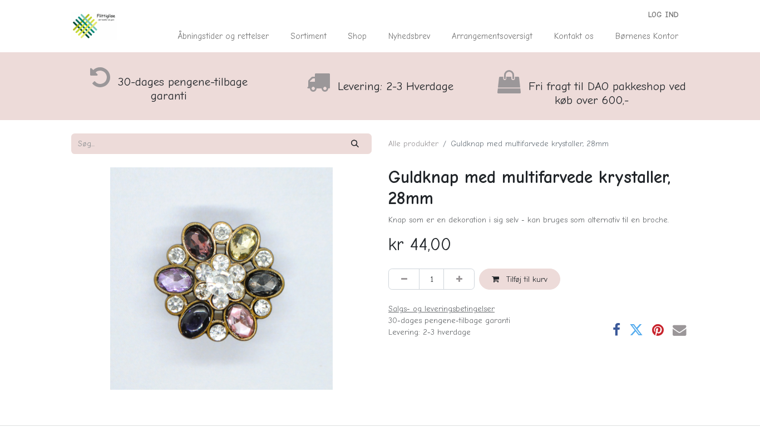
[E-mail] (680, 330)
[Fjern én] (404, 279)
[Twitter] (636, 330)
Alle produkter (413, 143)
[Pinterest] (658, 330)
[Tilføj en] (459, 279)
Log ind (663, 14)
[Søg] (355, 143)
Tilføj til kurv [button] (525, 279)
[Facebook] (616, 330)
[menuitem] (223, 36)
